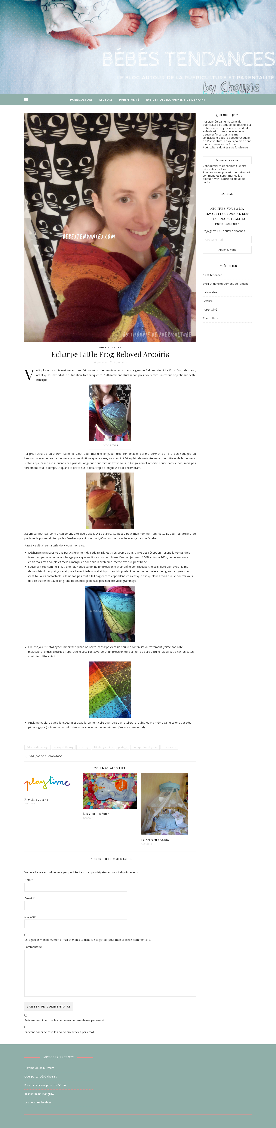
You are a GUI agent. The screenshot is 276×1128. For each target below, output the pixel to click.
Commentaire (33, 947)
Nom (28, 880)
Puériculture (81, 99)
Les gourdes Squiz (96, 814)
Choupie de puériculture (45, 756)
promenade (169, 747)
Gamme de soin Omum (39, 1068)
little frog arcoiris (103, 747)
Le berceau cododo (155, 840)
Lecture (105, 99)
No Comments (118, 362)
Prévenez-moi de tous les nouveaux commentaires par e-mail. (64, 1020)
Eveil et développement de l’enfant (176, 99)
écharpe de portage (37, 747)
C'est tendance (212, 275)
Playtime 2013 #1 (36, 799)
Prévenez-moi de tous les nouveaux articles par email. (59, 1032)
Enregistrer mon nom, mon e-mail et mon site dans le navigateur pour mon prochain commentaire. (87, 939)
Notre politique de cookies (224, 180)
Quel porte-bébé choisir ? (40, 1076)
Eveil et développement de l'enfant (225, 283)
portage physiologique (145, 747)
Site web (30, 916)
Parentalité (129, 99)
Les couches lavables (38, 1102)
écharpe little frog (63, 747)
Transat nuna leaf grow (39, 1094)
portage (122, 747)
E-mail (29, 898)
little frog (83, 747)
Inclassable (210, 292)
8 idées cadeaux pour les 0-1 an (45, 1085)
